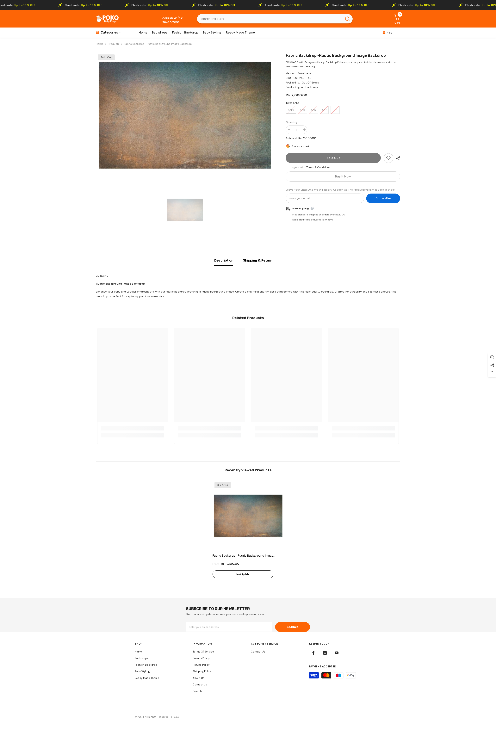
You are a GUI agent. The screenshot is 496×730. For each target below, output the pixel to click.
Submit (292, 627)
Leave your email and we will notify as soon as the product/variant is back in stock (340, 189)
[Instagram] (325, 652)
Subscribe (383, 198)
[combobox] (270, 18)
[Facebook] (313, 652)
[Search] (275, 18)
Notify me (243, 574)
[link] (387, 32)
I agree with (298, 167)
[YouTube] (336, 652)
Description (223, 260)
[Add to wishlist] (388, 158)
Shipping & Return (257, 260)
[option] (185, 115)
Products (114, 44)
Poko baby (304, 73)
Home (99, 44)
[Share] (396, 158)
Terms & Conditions (318, 167)
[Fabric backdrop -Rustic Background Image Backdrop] (248, 515)
